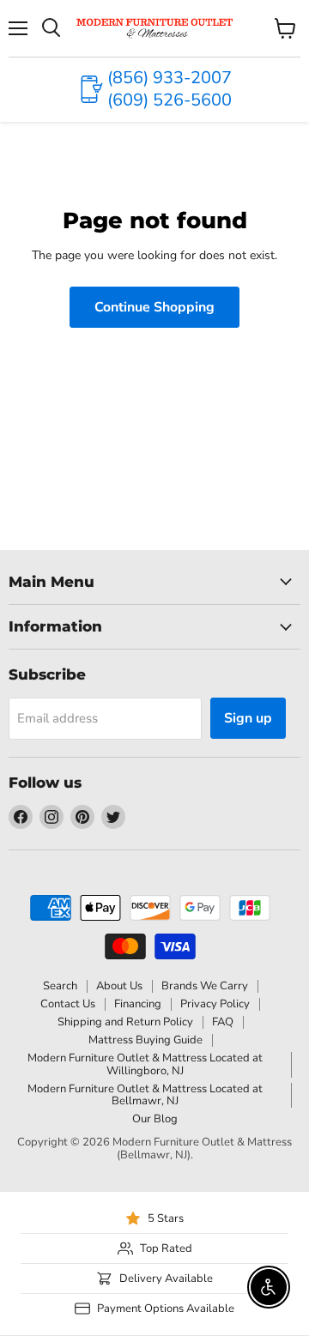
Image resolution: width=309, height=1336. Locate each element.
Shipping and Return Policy (125, 1022)
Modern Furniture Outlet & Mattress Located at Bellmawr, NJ (145, 1095)
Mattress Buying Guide (145, 1040)
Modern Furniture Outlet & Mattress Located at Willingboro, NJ (145, 1064)
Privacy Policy (215, 1004)
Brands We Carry (204, 986)
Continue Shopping (154, 307)
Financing (137, 1004)
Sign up (248, 718)
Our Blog (155, 1119)
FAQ (222, 1022)
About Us (119, 986)
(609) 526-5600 (169, 100)
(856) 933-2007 (169, 77)
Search (60, 986)
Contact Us (67, 1004)
